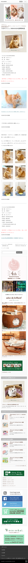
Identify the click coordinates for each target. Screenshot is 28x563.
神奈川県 (6, 26)
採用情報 (3, 549)
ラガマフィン (3, 24)
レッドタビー (13, 26)
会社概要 (3, 552)
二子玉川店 (23, 26)
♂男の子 (9, 26)
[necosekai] (6, 1)
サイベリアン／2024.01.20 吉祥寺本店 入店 (7, 245)
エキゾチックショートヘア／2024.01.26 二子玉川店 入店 (20, 245)
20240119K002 (4, 26)
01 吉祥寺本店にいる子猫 (6, 372)
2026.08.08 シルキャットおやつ (8, 479)
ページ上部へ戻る (26, 561)
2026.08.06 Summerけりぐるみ (8, 481)
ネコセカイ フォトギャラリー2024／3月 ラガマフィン (13, 111)
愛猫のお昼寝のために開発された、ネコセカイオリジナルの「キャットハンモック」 (13, 356)
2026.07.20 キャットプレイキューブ (9, 485)
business (3, 555)
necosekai (7, 561)
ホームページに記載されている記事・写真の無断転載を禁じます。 (14, 558)
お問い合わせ (4, 547)
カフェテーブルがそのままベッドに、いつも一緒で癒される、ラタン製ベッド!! (13, 330)
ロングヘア (18, 26)
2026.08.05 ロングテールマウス (8, 483)
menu (25, 1)
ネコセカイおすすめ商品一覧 (21, 465)
